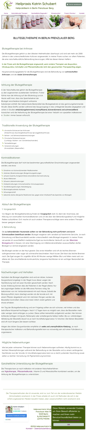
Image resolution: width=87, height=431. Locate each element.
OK (68, 424)
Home (6, 13)
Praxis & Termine (69, 13)
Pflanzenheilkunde (24, 371)
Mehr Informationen (70, 420)
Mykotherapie (10, 371)
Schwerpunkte (55, 13)
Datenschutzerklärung (43, 428)
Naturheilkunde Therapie (19, 13)
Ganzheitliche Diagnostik (39, 13)
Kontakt (81, 13)
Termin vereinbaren (75, 4)
